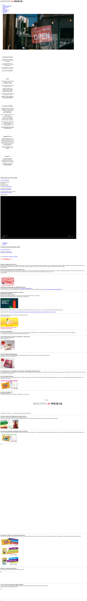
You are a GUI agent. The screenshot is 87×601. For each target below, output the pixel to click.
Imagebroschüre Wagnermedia (6, 192)
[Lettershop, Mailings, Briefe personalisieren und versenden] (7, 101)
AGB (4, 244)
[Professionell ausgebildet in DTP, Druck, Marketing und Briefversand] (7, 152)
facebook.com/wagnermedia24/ (6, 252)
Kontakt (4, 12)
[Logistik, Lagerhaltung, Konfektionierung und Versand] (7, 132)
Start (4, 4)
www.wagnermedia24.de (5, 249)
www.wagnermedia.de (4, 180)
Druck (4, 8)
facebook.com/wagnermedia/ (5, 189)
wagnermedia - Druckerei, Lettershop (11, 256)
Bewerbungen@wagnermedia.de (25, 288)
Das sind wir (5, 11)
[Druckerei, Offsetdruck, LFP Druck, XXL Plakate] (7, 74)
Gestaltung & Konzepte (7, 5)
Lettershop (5, 9)
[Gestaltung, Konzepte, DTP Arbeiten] (7, 52)
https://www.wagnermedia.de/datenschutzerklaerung (52, 289)
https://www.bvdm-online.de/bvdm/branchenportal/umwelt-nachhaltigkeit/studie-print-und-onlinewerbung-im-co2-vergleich (32, 311)
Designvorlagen (6, 7)
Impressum (5, 242)
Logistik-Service (6, 10)
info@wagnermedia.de (7, 186)
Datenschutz (5, 243)
